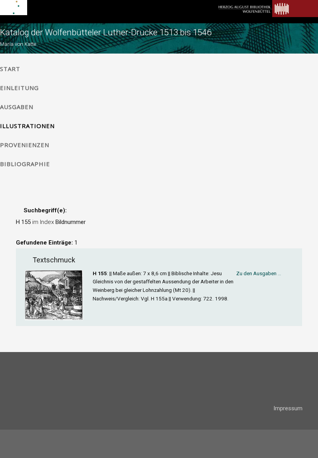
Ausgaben (16, 107)
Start (10, 69)
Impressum (287, 408)
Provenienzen (24, 145)
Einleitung (19, 88)
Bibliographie (25, 164)
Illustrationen (27, 126)
